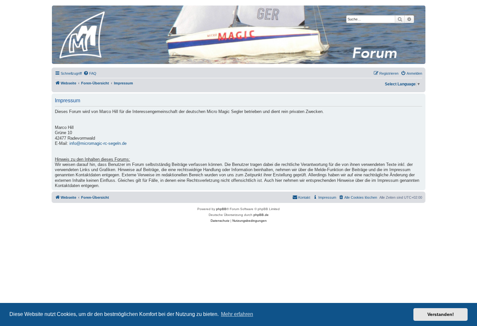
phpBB (221, 209)
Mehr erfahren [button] (237, 314)
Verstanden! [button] (440, 314)
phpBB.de (261, 215)
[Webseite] (238, 35)
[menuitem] (89, 73)
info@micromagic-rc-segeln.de (98, 143)
